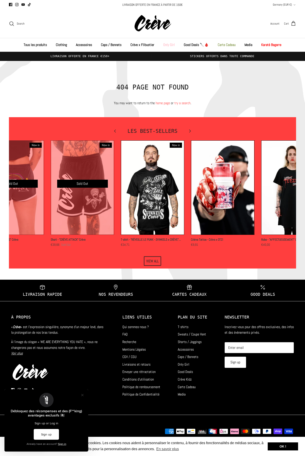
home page (163, 103)
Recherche (129, 341)
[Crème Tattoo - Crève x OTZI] (222, 187)
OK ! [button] (283, 446)
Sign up (235, 362)
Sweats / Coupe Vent (192, 334)
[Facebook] (10, 4)
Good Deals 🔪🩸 (196, 44)
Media (248, 44)
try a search (182, 103)
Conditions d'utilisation (138, 379)
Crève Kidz (185, 379)
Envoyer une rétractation (139, 371)
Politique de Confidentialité (140, 394)
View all (152, 261)
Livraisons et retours (136, 364)
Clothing (61, 44)
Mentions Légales (134, 349)
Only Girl (169, 44)
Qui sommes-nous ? (135, 327)
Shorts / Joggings (190, 341)
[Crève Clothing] (152, 24)
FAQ (125, 334)
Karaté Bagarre (271, 44)
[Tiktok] (29, 4)
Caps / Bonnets (111, 44)
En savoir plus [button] (167, 449)
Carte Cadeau (227, 44)
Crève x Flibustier (142, 44)
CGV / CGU (129, 356)
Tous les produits (35, 44)
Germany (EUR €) (282, 4)
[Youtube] (23, 4)
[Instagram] (17, 4)
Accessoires (84, 44)
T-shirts (183, 327)
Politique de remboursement (141, 387)
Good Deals (185, 371)
